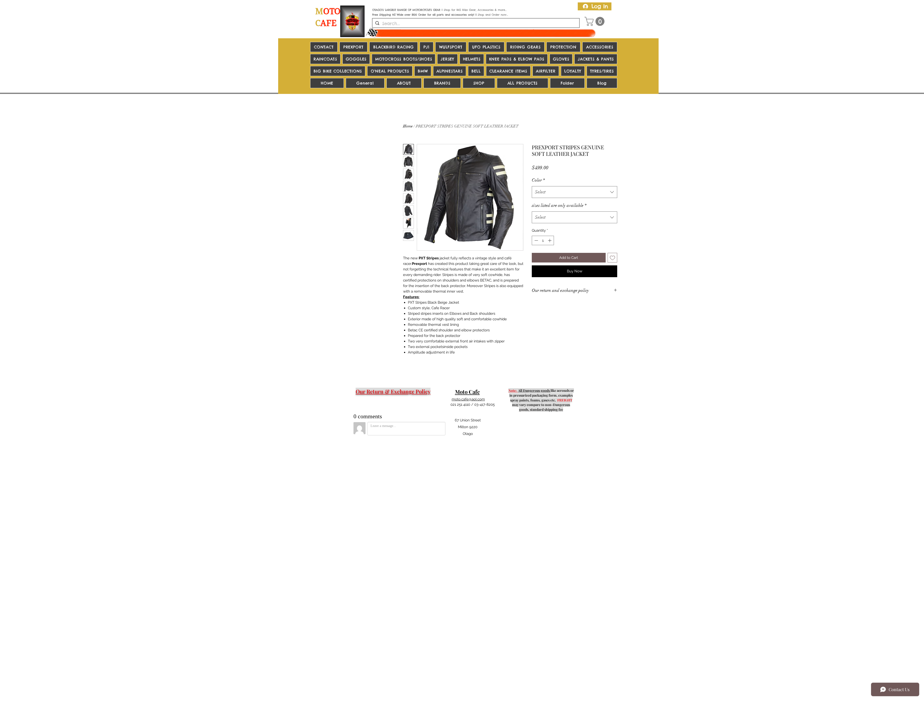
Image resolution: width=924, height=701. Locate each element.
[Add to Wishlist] (612, 258)
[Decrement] (536, 240)
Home (408, 126)
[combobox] (574, 192)
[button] (595, 21)
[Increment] (550, 240)
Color (538, 180)
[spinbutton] (543, 240)
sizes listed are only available (559, 205)
